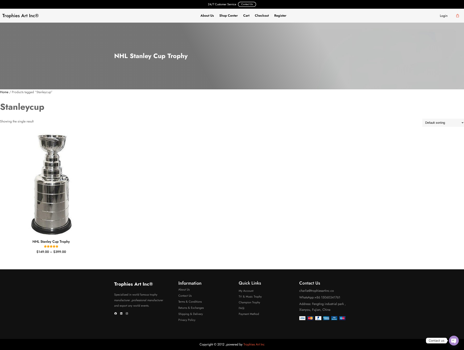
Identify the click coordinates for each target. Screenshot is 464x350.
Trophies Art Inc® (20, 15)
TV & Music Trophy (250, 296)
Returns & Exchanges (191, 308)
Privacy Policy (186, 320)
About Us (184, 289)
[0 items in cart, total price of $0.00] (457, 16)
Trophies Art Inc (254, 344)
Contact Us (247, 4)
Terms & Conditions (190, 302)
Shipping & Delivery (190, 314)
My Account (246, 291)
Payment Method (249, 314)
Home (4, 92)
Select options (50, 231)
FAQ (241, 308)
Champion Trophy (249, 302)
